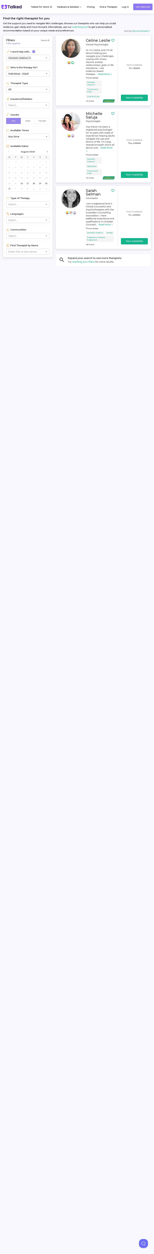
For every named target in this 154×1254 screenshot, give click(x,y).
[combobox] (39, 58)
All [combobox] (9, 89)
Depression (92, 166)
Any (13, 121)
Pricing (91, 7)
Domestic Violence (91, 83)
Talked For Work (40, 7)
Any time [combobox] (13, 136)
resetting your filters (83, 261)
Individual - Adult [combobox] (18, 73)
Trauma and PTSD (92, 90)
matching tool (80, 27)
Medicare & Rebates (68, 7)
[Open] (46, 58)
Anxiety (109, 233)
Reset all (45, 40)
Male (27, 121)
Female (42, 121)
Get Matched (143, 7)
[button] (19, 58)
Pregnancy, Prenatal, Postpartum (96, 238)
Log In (125, 7)
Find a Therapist (108, 7)
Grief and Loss (93, 96)
